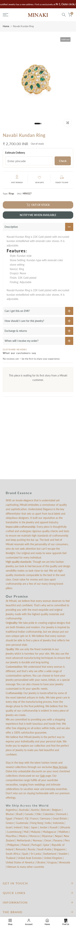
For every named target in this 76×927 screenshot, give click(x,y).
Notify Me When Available (38, 215)
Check (63, 160)
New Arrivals (60, 767)
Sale (42, 775)
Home (6, 26)
